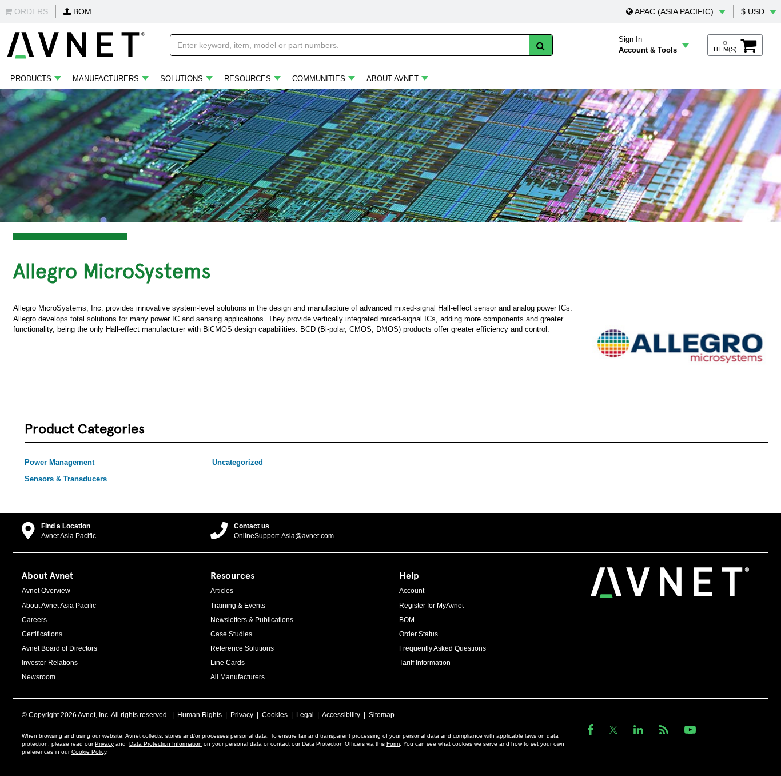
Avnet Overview (46, 591)
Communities (318, 78)
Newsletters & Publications (251, 620)
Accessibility (341, 715)
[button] (676, 11)
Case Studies (231, 634)
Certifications (42, 634)
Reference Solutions (242, 648)
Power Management (59, 462)
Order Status (418, 634)
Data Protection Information (165, 744)
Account (411, 591)
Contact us (251, 526)
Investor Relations (50, 663)
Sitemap (382, 715)
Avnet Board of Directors (59, 648)
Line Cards (227, 663)
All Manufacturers (237, 677)
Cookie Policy (88, 752)
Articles (221, 591)
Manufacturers (106, 78)
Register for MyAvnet (431, 606)
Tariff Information (425, 663)
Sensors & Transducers (66, 479)
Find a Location (65, 526)
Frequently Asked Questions (442, 648)
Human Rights (199, 715)
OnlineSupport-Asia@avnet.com (284, 536)
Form (393, 744)
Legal (305, 715)
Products (30, 78)
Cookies (275, 715)
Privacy (241, 715)
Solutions (181, 78)
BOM (81, 11)
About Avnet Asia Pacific (59, 606)
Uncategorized (237, 462)
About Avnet (392, 78)
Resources (247, 78)
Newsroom (38, 677)
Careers (34, 620)
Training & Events (237, 606)
